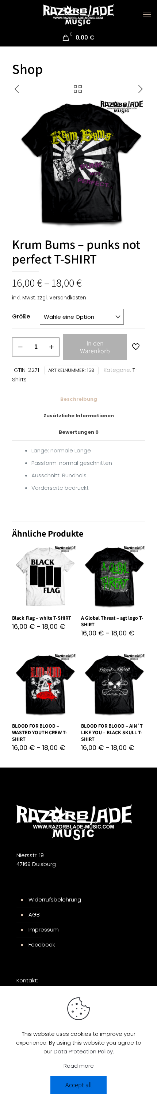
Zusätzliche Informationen (78, 415)
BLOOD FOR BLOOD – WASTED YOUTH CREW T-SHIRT (39, 732)
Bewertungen (79, 432)
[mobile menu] (147, 14)
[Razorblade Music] (78, 15)
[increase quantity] (51, 347)
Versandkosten (67, 297)
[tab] (78, 399)
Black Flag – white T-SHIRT (41, 618)
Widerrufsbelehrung (54, 899)
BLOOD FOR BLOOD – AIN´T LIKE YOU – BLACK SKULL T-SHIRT (112, 732)
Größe (21, 316)
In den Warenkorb (95, 347)
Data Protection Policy (83, 1051)
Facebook (41, 944)
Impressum (43, 929)
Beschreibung (78, 399)
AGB (34, 914)
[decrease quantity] (20, 347)
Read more (79, 1065)
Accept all (78, 1084)
